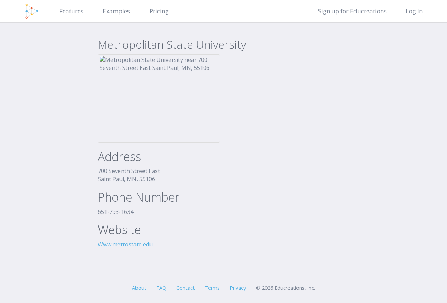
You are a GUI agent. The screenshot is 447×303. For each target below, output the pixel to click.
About (139, 287)
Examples (116, 11)
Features (71, 11)
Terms (212, 287)
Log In (414, 11)
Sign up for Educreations (352, 11)
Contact (185, 287)
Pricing (159, 11)
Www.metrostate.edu (125, 244)
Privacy (238, 287)
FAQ (161, 287)
